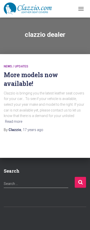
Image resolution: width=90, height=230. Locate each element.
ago (33, 130)
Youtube (58, 217)
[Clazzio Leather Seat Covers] (30, 9)
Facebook (32, 217)
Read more (13, 122)
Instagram (50, 217)
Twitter (41, 217)
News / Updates (16, 66)
